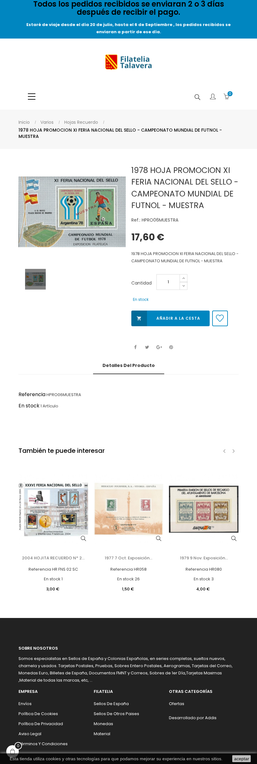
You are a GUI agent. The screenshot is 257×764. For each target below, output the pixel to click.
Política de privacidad (40, 724)
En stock (28, 405)
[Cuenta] (212, 97)
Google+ (159, 347)
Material (102, 734)
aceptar (241, 758)
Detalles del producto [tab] (128, 365)
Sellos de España (111, 704)
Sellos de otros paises (116, 714)
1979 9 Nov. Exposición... (204, 558)
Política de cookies (38, 714)
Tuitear (147, 347)
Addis (211, 718)
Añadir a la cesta (168, 318)
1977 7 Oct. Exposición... (128, 558)
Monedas (103, 724)
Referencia (31, 394)
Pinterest (171, 347)
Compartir (135, 347)
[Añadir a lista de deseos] (220, 318)
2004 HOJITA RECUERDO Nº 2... (53, 558)
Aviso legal (29, 734)
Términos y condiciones (43, 744)
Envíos (25, 704)
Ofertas (176, 704)
